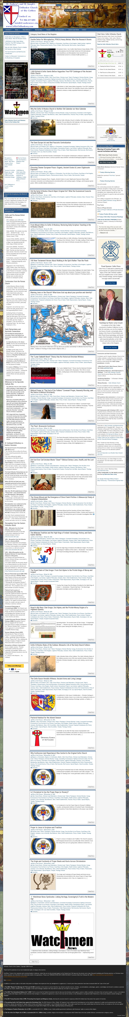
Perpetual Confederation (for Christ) (48, 150)
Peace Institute (34, 82)
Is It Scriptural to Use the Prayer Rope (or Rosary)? (50, 792)
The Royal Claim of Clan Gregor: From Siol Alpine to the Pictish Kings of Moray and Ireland (61, 571)
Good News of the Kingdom (70, 43)
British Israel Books (74, 30)
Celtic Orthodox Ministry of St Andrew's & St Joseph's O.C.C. (24, 1)
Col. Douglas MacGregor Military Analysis (108, 478)
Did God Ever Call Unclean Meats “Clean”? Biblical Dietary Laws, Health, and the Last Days (62, 461)
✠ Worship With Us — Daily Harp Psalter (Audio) (79, 10)
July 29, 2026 (48, 144)
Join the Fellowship (111, 140)
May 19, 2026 (48, 359)
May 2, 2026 (48, 501)
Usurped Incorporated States (51, 581)
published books (108, 368)
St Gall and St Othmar (112, 434)
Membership (38, 30)
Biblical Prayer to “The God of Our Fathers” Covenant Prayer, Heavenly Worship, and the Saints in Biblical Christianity (62, 391)
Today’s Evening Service (107, 181)
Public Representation (71, 150)
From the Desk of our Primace (73, 79)
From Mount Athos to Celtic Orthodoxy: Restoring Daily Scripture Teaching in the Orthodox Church (61, 226)
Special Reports (81, 45)
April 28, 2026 (48, 647)
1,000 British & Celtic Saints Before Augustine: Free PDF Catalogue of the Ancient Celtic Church (61, 72)
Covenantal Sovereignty (37, 79)
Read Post (91, 66)
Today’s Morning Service (107, 172)
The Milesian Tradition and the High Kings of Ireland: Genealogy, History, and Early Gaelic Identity (61, 534)
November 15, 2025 (50, 720)
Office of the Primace (37, 41)
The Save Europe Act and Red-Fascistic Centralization (51, 142)
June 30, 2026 (48, 229)
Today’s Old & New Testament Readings (111, 216)
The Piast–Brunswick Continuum (43, 426)
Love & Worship (86, 760)
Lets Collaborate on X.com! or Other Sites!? (10, 186)
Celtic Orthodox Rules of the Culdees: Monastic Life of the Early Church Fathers (60, 645)
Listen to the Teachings (111, 347)
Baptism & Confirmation (38, 264)
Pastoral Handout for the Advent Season (46, 718)
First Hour (112, 175)
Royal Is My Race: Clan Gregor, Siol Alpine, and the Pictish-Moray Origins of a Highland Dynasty (59, 608)
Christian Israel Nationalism (50, 296)
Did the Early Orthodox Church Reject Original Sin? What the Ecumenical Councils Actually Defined (61, 192)
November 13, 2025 (50, 794)
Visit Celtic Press (110, 283)
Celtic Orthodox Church (114, 383)
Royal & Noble (42, 433)
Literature (8, 30)
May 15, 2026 (48, 428)
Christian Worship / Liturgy (86, 77)
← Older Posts (34, 961)
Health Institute (81, 43)
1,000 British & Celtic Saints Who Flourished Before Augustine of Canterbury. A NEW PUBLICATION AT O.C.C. (21, 175)
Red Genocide (65, 45)
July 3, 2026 (48, 171)
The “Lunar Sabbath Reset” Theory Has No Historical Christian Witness (57, 357)
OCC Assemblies (59, 30)
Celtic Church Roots (54, 77)
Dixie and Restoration (64, 430)
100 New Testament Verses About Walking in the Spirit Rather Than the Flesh (59, 260)
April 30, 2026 (48, 537)
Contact (84, 30)
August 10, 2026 (49, 41)
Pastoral (90, 81)
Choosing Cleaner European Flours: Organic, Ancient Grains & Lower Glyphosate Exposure (60, 168)
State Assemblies (47, 151)
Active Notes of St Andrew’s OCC (40, 43)
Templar (48, 30)
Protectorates (66, 542)
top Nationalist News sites (109, 474)
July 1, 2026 (48, 195)
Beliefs (47, 77)
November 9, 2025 (49, 829)
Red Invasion (73, 45)
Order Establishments (81, 81)
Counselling (62, 758)
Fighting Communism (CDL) (58, 79)
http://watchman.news (103, 470)
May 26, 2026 (48, 294)
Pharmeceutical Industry (46, 45)
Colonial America (41, 684)
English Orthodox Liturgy (109, 200)
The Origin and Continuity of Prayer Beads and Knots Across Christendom (58, 861)
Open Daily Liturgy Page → (107, 162)
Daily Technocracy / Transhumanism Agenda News (110, 480)
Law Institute (73, 148)
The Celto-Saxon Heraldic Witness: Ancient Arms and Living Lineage (56, 679)
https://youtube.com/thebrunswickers (114, 425)
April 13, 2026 (48, 681)
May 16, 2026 (48, 394)
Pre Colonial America (83, 688)
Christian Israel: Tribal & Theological (69, 77)
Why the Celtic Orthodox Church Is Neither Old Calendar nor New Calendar (58, 109)
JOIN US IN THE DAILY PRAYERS (107, 219)
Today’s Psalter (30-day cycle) (108, 214)
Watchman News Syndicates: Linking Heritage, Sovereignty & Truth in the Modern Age (62, 898)
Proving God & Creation (58, 469)
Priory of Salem (57, 45)
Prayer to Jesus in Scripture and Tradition (46, 827)
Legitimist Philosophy (53, 81)
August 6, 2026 (49, 75)
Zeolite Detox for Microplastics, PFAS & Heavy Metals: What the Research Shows (61, 39)
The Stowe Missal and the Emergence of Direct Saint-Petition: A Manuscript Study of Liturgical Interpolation (62, 498)
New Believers (27, 30)
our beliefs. (9, 980)
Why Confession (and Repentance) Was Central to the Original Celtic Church (59, 753)
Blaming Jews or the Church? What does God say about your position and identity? (61, 292)
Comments (34, 47)
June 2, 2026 (48, 262)
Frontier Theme (121, 1015)
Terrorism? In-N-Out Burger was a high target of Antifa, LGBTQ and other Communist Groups (10, 174)
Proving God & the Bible (54, 82)
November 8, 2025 (49, 863)
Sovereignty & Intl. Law (36, 151)
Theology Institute (86, 82)
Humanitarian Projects (41, 81)
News (16, 30)
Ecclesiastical (46, 79)
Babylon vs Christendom (56, 43)
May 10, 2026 (48, 464)
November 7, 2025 (49, 901)
